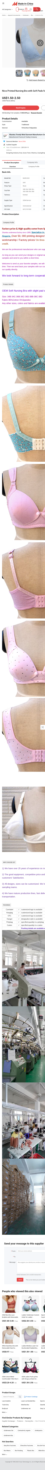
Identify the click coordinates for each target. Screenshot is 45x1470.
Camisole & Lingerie (24, 1430)
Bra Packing (19, 1450)
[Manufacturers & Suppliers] (22, 4)
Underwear (26, 15)
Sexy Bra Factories (10, 1445)
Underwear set (26, 1408)
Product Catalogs (31, 1397)
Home (4, 15)
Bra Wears (7, 1450)
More (4, 1454)
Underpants (38, 1430)
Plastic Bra (30, 1450)
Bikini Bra (42, 1450)
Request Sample (36, 113)
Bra (32, 15)
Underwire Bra (39, 15)
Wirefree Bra (25, 1405)
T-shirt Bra (5, 1405)
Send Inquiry (20, 108)
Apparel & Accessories (14, 15)
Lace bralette (6, 1401)
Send (20, 1280)
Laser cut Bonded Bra (28, 1401)
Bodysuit (5, 1408)
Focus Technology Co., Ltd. (26, 1462)
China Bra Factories (26, 1445)
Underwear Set (8, 1430)
